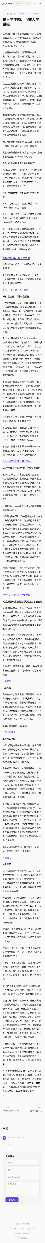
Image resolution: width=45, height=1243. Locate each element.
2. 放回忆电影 (9, 732)
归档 (18, 1224)
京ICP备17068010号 (22, 1233)
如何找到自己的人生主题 (16, 258)
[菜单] (40, 4)
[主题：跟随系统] (35, 3)
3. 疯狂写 (6, 857)
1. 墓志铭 (6, 681)
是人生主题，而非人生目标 (15, 289)
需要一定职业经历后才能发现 (16, 595)
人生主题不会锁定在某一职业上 (17, 461)
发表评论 (12, 1200)
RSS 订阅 (25, 1224)
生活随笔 (21, 14)
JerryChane (7, 3)
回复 (9, 1144)
